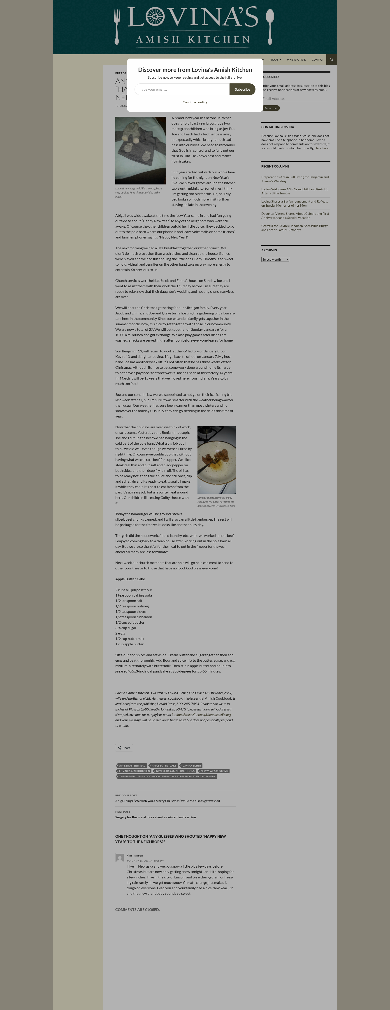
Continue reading (195, 102)
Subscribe (242, 89)
